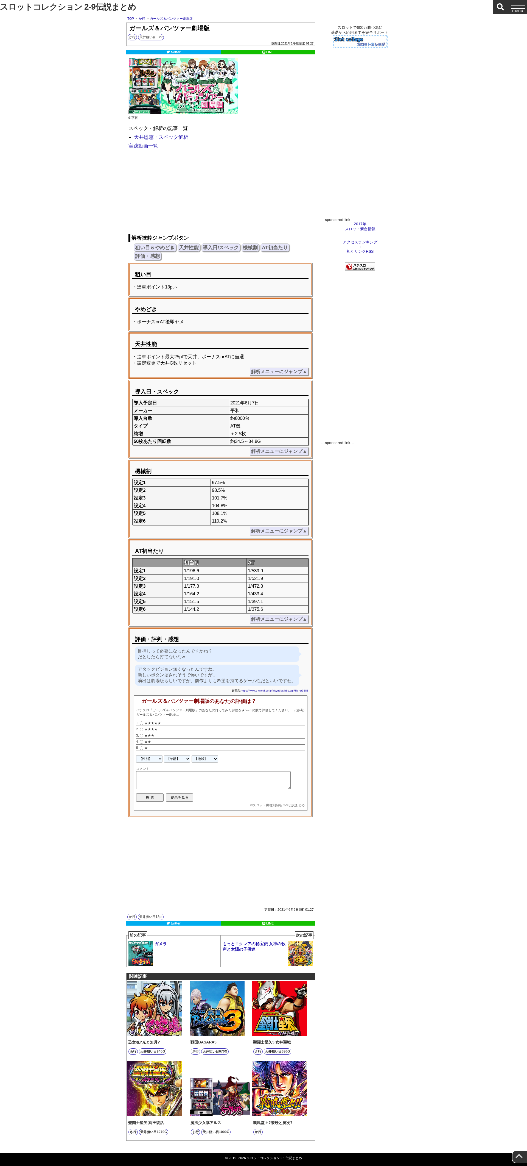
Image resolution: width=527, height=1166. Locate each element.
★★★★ (151, 729)
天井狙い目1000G (216, 1132)
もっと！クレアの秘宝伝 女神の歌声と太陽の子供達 (267, 943)
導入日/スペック (221, 247)
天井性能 (189, 247)
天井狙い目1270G (153, 1132)
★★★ (149, 735)
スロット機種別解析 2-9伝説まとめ (279, 805)
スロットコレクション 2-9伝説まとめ (68, 6)
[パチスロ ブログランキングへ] (360, 269)
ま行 (195, 1132)
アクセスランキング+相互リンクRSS (360, 247)
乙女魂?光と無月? (144, 1042)
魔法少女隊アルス (205, 1122)
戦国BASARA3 (203, 1042)
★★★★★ (152, 723)
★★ (147, 742)
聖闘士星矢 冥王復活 (146, 1122)
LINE (270, 52)
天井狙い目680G (277, 1051)
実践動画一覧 (143, 146)
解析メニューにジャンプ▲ (279, 371)
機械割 (250, 247)
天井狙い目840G (152, 1051)
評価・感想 (147, 256)
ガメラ (148, 940)
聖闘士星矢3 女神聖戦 (272, 1042)
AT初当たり (275, 247)
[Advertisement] (220, 192)
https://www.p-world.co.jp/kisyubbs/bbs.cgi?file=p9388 (275, 690)
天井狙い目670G (215, 1051)
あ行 (133, 1051)
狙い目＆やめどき (155, 247)
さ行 (195, 1051)
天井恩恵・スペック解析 (161, 137)
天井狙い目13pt (150, 37)
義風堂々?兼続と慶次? (273, 1122)
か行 (132, 37)
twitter (176, 52)
